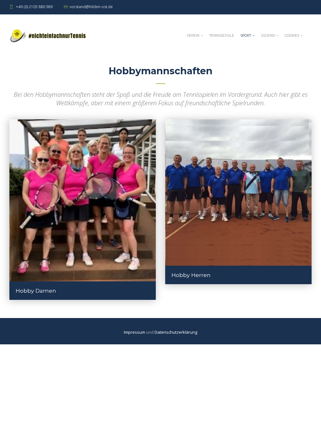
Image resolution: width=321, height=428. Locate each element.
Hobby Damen (36, 290)
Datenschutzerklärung (176, 332)
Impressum (135, 332)
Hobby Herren (191, 275)
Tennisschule (221, 36)
